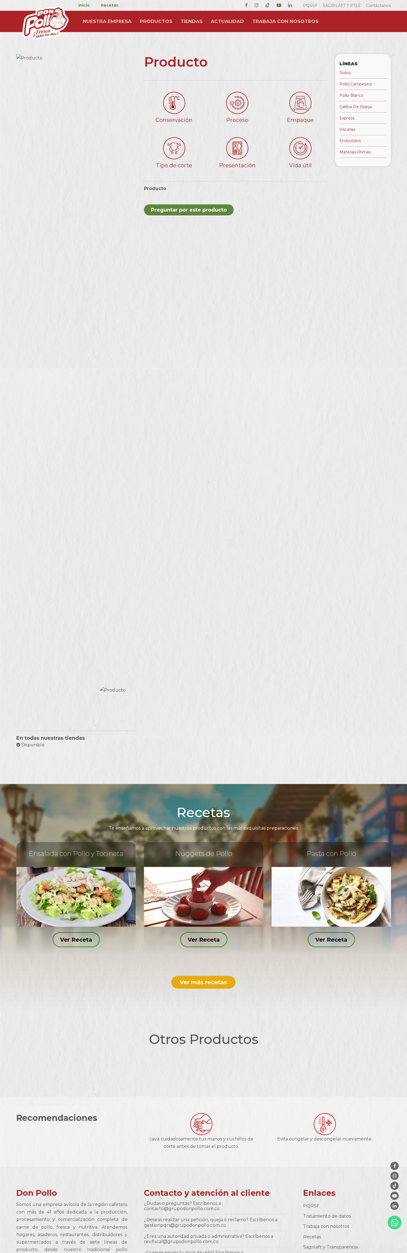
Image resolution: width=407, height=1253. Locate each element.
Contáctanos (378, 5)
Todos (345, 73)
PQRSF (310, 5)
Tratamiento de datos (327, 1216)
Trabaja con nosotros (285, 21)
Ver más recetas (203, 982)
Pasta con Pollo (76, 854)
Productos (156, 21)
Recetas (109, 5)
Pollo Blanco (351, 95)
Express (346, 118)
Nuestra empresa (107, 21)
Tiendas (191, 21)
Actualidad (227, 21)
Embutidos (350, 140)
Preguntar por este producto (189, 210)
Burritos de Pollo (204, 854)
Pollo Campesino (355, 84)
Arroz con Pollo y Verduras (331, 854)
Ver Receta (76, 939)
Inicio (84, 5)
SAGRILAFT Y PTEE (342, 5)
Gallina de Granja (355, 106)
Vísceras (347, 129)
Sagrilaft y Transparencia (330, 1247)
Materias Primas (355, 152)
